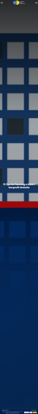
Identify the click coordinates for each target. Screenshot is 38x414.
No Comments (34, 410)
